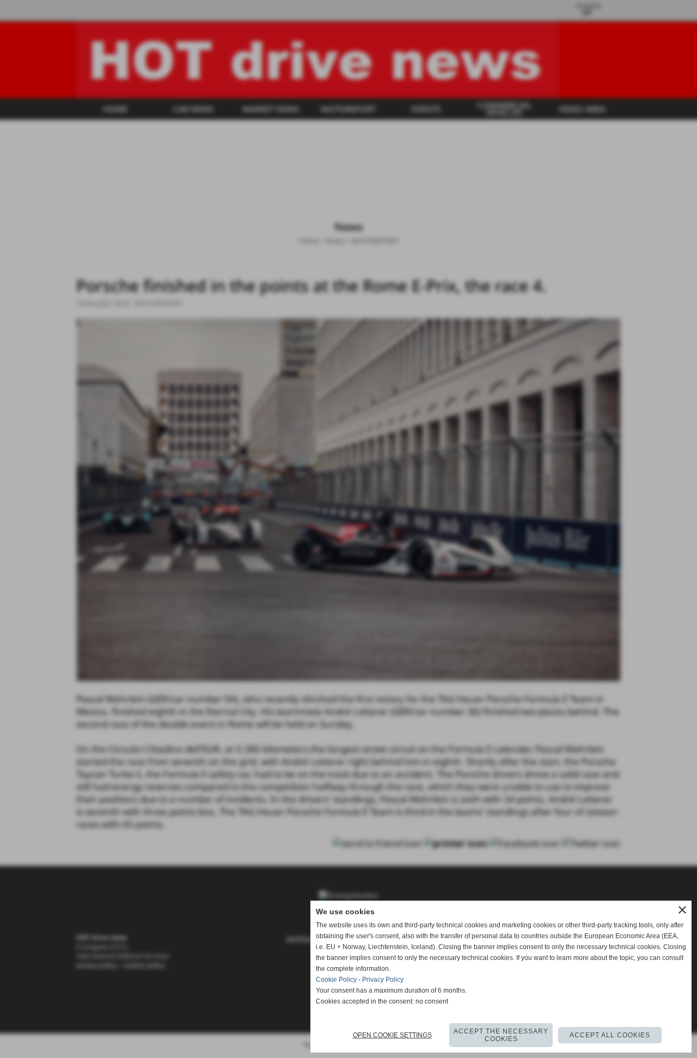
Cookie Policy (336, 979)
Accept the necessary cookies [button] (501, 1035)
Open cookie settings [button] (392, 1035)
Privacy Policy (382, 979)
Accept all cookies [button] (610, 1035)
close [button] (682, 909)
